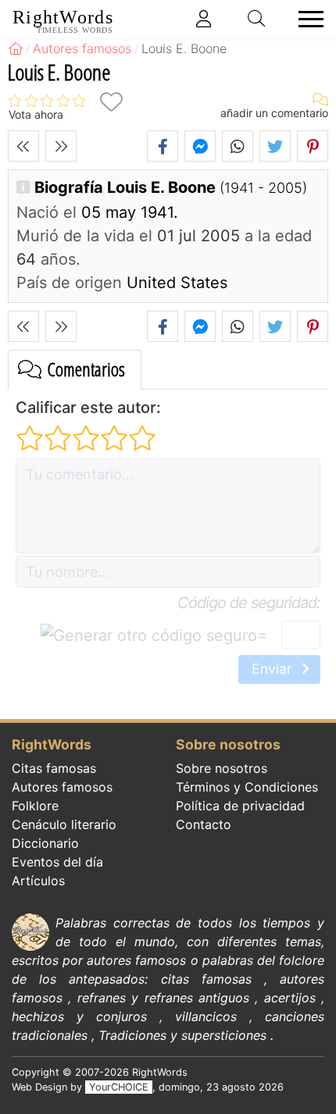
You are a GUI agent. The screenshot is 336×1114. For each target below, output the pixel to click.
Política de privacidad (240, 805)
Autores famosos (62, 787)
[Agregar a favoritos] (111, 102)
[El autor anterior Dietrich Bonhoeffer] (23, 146)
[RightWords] (15, 48)
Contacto (203, 824)
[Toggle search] (257, 18)
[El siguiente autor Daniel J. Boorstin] (61, 146)
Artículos (38, 880)
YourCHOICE (118, 1087)
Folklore (35, 805)
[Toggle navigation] (306, 19)
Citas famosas (54, 768)
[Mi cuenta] (204, 18)
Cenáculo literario (64, 824)
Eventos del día (57, 862)
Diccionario (45, 843)
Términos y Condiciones (247, 787)
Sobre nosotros (221, 768)
